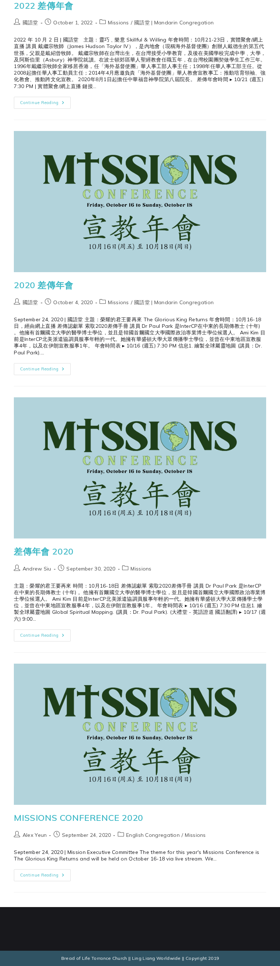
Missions (118, 22)
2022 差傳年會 (43, 5)
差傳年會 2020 (43, 551)
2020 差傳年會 (43, 284)
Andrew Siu (37, 568)
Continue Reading (45, 101)
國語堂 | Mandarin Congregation (174, 22)
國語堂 (30, 22)
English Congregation (153, 835)
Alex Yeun (35, 835)
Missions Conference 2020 (78, 817)
